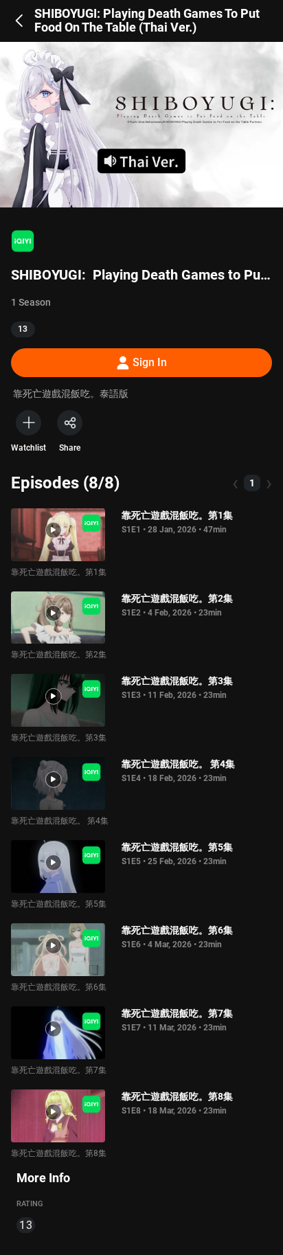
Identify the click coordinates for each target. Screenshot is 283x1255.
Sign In (150, 362)
